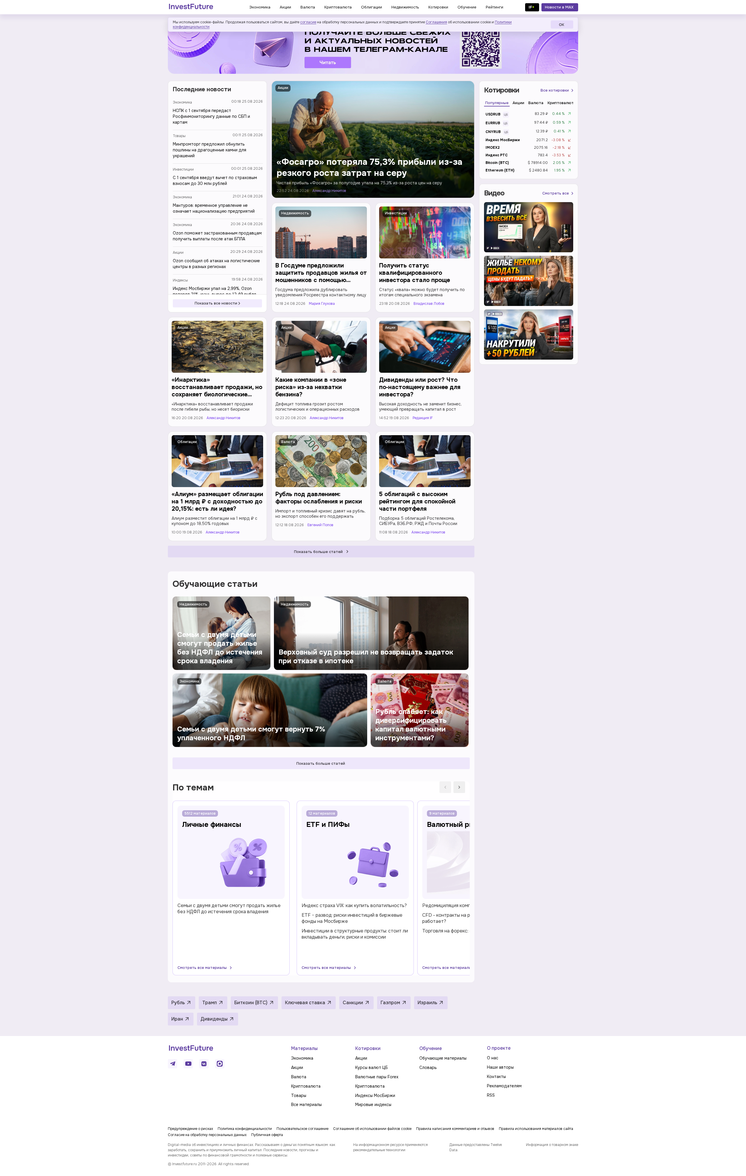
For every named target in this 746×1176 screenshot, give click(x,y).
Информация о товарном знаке (552, 1144)
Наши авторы (500, 1067)
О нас (492, 1057)
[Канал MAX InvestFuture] (219, 1063)
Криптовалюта (306, 1086)
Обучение (430, 1048)
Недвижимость (295, 213)
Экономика (182, 102)
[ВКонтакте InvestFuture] (204, 1063)
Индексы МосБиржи (375, 1095)
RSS (491, 1095)
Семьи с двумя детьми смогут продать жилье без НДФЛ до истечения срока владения (229, 908)
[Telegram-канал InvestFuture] (373, 47)
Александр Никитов (329, 191)
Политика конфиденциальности (245, 1128)
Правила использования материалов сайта (536, 1128)
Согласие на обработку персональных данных (207, 1135)
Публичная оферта (267, 1135)
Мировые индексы (373, 1104)
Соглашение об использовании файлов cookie (372, 1128)
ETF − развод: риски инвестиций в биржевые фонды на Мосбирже (352, 918)
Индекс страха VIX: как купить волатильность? (354, 905)
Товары (179, 136)
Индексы (180, 280)
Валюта (288, 442)
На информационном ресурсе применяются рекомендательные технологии (390, 1147)
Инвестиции (183, 169)
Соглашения (436, 22)
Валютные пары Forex (376, 1076)
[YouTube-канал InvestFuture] (188, 1063)
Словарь (428, 1067)
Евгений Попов (320, 525)
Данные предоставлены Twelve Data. (475, 1147)
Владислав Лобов (429, 304)
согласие (308, 22)
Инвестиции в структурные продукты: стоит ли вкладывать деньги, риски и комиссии (355, 934)
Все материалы (306, 1104)
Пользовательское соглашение (302, 1128)
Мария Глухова (322, 304)
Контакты (496, 1076)
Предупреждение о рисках (190, 1128)
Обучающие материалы (443, 1058)
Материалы (304, 1048)
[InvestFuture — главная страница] (191, 7)
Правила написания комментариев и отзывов (455, 1128)
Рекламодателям (504, 1085)
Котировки (368, 1048)
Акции (178, 252)
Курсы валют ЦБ (371, 1067)
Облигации (187, 442)
